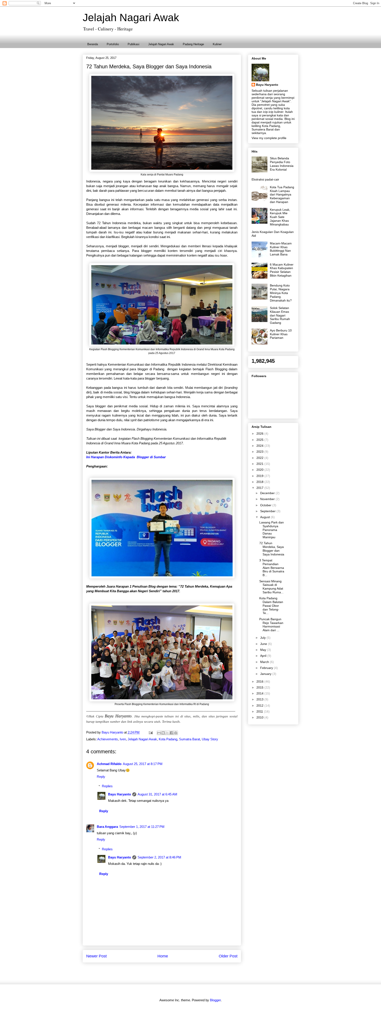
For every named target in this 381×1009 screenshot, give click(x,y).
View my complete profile (269, 138)
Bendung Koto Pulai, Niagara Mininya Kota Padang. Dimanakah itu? (281, 293)
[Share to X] (167, 733)
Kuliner (217, 44)
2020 (260, 469)
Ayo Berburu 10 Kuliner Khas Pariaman (281, 334)
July (263, 637)
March (265, 662)
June (264, 644)
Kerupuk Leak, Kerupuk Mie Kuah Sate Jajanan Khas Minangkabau (280, 217)
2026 (260, 433)
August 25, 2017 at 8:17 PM (142, 764)
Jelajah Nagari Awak (131, 17)
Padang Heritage (193, 44)
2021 (260, 463)
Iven (123, 739)
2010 (260, 717)
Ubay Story (210, 739)
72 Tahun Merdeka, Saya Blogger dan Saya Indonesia (271, 548)
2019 (260, 476)
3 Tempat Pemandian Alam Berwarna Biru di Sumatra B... (271, 567)
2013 (260, 699)
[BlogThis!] (163, 733)
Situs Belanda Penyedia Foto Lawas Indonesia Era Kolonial (281, 163)
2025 (260, 439)
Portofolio (113, 44)
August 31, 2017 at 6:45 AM (157, 794)
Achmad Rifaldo (109, 764)
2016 (260, 681)
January (266, 674)
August (265, 517)
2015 (260, 687)
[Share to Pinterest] (176, 733)
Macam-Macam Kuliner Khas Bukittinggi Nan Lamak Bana (281, 249)
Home (162, 956)
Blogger (215, 1000)
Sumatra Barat (189, 739)
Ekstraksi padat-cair (265, 179)
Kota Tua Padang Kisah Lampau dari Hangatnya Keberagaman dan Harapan (282, 194)
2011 (260, 711)
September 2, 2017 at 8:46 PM (159, 857)
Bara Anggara (107, 826)
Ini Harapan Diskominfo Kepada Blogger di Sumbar (126, 457)
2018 (260, 482)
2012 (260, 705)
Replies (107, 786)
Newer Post (96, 956)
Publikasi (133, 44)
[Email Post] (150, 732)
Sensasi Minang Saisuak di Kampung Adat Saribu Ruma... (271, 586)
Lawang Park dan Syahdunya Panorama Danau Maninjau (271, 530)
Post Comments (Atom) (172, 972)
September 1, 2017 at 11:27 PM (141, 826)
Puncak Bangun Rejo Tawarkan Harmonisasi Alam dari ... (271, 624)
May (263, 650)
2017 (260, 488)
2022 (260, 458)
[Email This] (159, 733)
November (268, 499)
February (267, 668)
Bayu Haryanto (119, 794)
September (268, 511)
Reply (101, 776)
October (266, 505)
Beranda (92, 44)
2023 (260, 451)
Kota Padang (168, 739)
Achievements (107, 739)
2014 (260, 693)
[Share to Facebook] (171, 733)
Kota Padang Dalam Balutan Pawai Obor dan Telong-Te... (271, 605)
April (263, 655)
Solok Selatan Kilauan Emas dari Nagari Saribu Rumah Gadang (280, 315)
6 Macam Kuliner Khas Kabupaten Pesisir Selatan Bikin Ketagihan (281, 270)
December (268, 493)
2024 (260, 445)
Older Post (228, 956)
